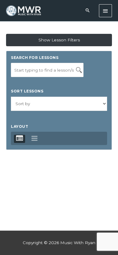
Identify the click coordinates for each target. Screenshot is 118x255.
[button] (87, 11)
